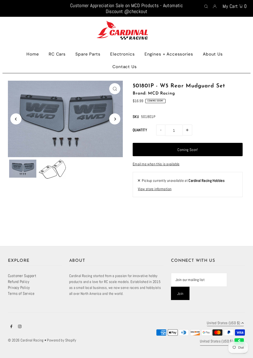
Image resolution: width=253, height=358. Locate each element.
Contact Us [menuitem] (124, 66)
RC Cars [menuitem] (57, 54)
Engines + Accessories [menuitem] (169, 54)
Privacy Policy (19, 287)
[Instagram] (19, 327)
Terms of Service (21, 293)
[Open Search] (206, 6)
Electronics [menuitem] (122, 54)
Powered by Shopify (61, 340)
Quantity (140, 130)
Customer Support (22, 275)
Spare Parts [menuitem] (87, 54)
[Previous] (15, 119)
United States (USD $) (223, 323)
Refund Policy (18, 281)
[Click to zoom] (114, 88)
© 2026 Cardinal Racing (25, 340)
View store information (154, 189)
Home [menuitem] (32, 54)
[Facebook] (11, 327)
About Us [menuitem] (213, 54)
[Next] (114, 119)
